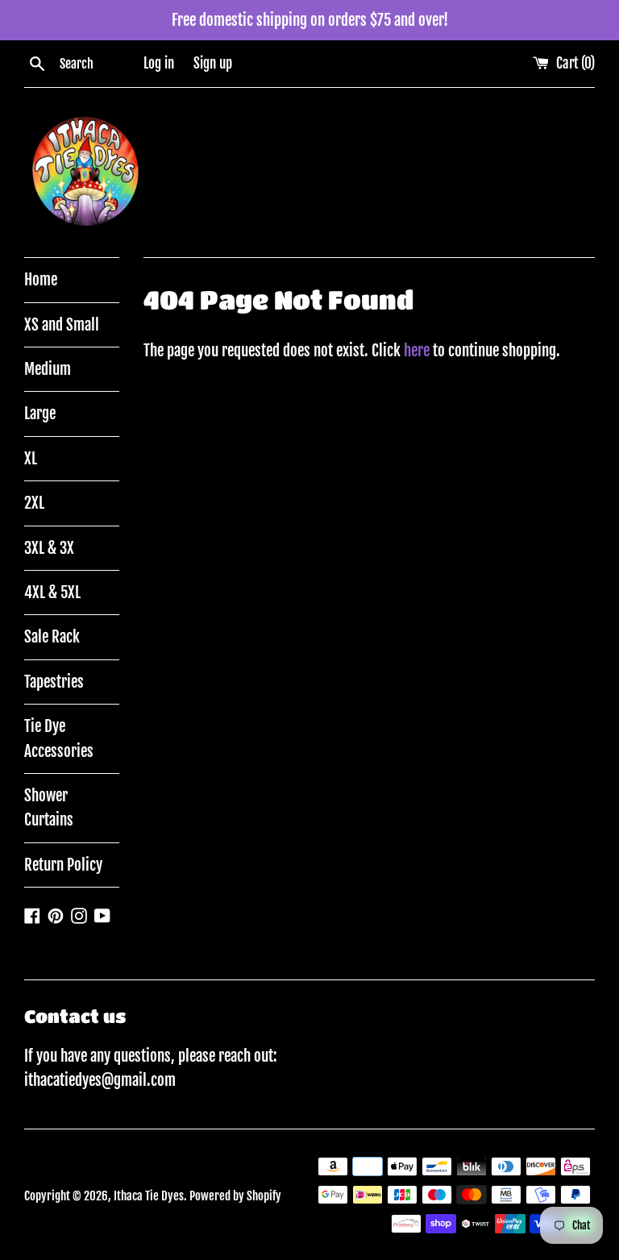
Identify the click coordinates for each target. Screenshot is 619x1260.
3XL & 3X (49, 548)
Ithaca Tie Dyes (149, 1196)
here (417, 350)
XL (30, 458)
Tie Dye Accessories (58, 738)
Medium (47, 369)
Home (40, 279)
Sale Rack (52, 637)
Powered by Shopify (235, 1196)
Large (40, 413)
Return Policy (63, 865)
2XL (34, 503)
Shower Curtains (48, 808)
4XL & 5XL (52, 592)
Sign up (212, 63)
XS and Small (61, 325)
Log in (158, 63)
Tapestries (54, 682)
